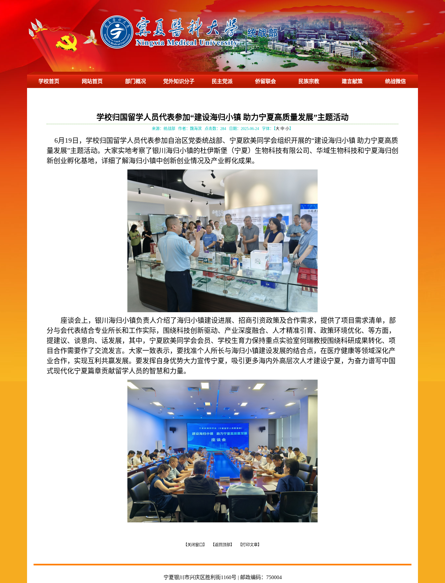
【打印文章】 (250, 545)
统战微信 (395, 81)
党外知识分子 (178, 81)
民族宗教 (308, 81)
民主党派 (222, 81)
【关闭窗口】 (195, 545)
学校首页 (48, 81)
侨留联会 (265, 81)
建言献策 (352, 81)
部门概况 (135, 81)
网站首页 (92, 81)
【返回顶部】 (222, 545)
